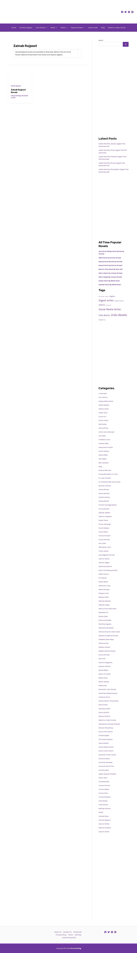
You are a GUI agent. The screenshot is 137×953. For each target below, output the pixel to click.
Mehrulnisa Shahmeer (107, 609)
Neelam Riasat (104, 647)
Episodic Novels (105, 486)
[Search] (126, 44)
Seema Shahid (104, 716)
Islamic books (104, 559)
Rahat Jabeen (104, 682)
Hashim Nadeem (105, 516)
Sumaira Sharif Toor (106, 766)
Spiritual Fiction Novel (107, 755)
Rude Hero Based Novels (108, 693)
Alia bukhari (102, 296)
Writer (63, 28)
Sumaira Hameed (105, 762)
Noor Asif (102, 659)
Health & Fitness (119, 301)
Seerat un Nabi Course (116, 28)
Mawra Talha (104, 597)
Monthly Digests (26, 28)
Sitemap (78, 935)
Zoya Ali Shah (104, 832)
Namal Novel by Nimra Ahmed (110, 265)
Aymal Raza (103, 455)
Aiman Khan (103, 420)
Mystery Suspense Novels (108, 636)
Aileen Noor (103, 413)
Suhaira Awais (104, 758)
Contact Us (67, 932)
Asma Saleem (104, 451)
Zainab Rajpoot (16, 86)
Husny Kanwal (104, 539)
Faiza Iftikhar (104, 489)
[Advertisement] (114, 79)
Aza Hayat (102, 459)
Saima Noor (103, 705)
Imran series (93, 28)
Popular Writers (77, 28)
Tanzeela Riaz (104, 782)
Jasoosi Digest (104, 562)
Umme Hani (103, 793)
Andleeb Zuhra (104, 440)
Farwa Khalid (104, 501)
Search (101, 40)
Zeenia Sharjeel (105, 828)
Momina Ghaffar (105, 620)
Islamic (102, 305)
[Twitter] (125, 12)
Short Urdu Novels (106, 732)
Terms (70, 935)
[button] (46, 28)
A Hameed (103, 393)
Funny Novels (104, 509)
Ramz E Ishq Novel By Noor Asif (110, 269)
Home (14, 28)
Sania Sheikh (104, 712)
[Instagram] (129, 12)
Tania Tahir (103, 778)
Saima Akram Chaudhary (108, 701)
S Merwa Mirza (104, 697)
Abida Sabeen (104, 405)
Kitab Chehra (104, 574)
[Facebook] (122, 12)
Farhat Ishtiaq (104, 497)
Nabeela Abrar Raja (106, 639)
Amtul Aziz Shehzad (106, 432)
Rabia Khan (103, 678)
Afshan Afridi (104, 409)
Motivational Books (106, 628)
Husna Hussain (105, 536)
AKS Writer (103, 424)
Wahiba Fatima (105, 808)
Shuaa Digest (104, 735)
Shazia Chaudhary (106, 728)
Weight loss (102, 319)
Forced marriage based (108, 505)
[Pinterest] (132, 12)
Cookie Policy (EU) (69, 938)
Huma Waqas (104, 528)
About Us (57, 932)
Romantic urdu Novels (107, 689)
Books (53, 28)
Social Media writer (106, 747)
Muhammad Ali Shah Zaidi (109, 632)
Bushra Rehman (105, 470)
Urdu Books (104, 315)
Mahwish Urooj (104, 586)
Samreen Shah (104, 709)
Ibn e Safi (102, 543)
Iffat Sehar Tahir (105, 547)
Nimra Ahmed (104, 655)
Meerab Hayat (104, 605)
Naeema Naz (104, 643)
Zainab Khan (104, 816)
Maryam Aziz (104, 593)
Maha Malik (103, 582)
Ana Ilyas (102, 436)
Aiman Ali (102, 417)
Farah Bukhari (104, 493)
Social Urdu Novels (106, 751)
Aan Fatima (103, 397)
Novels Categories (105, 662)
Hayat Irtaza (103, 520)
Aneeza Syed (103, 443)
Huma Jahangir (105, 524)
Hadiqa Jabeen (104, 513)
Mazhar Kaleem (105, 601)
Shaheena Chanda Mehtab (109, 724)
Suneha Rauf (104, 770)
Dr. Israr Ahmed (105, 478)
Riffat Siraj (103, 685)
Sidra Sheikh (104, 743)
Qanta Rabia (103, 670)
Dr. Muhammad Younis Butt (109, 482)
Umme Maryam (105, 797)
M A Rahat (103, 578)
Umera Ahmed (104, 785)
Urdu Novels (40, 28)
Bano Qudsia (104, 463)
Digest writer (106, 300)
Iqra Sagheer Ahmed (107, 555)
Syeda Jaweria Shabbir (107, 774)
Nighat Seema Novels (107, 651)
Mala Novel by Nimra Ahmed (110, 258)
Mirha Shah (103, 616)
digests (112, 296)
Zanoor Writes (104, 824)
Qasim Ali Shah (105, 674)
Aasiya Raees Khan (106, 401)
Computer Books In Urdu (108, 474)
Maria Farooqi (104, 589)
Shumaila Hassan (106, 739)
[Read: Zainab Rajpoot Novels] (20, 75)
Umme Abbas (104, 789)
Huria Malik (103, 532)
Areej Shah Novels (106, 447)
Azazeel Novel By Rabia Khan (110, 285)
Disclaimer (77, 932)
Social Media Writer (110, 309)
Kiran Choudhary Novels (108, 570)
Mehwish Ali (103, 612)
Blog (103, 28)
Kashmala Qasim (105, 566)
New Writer (108, 305)
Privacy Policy (61, 935)
